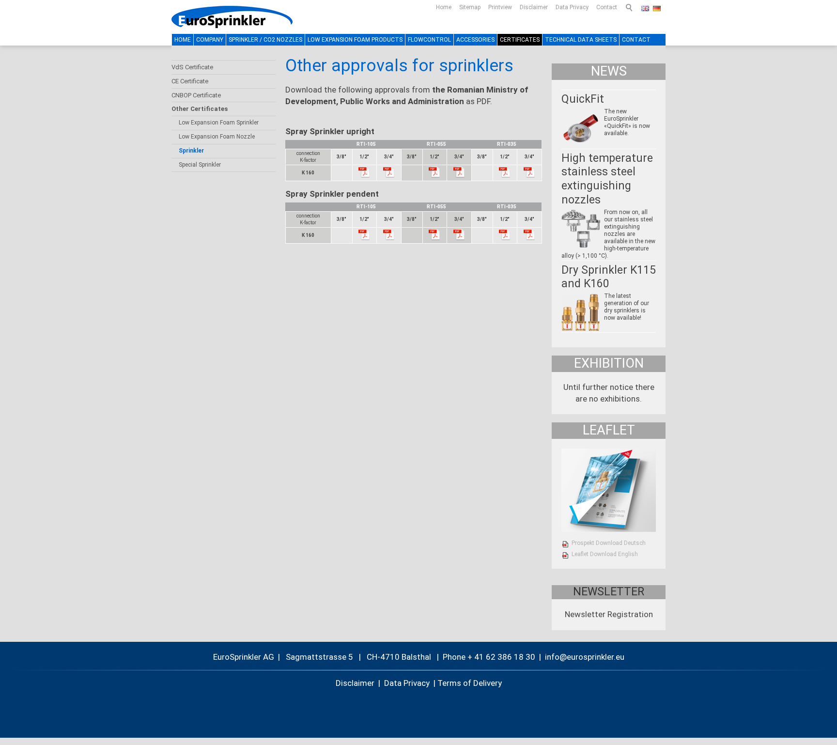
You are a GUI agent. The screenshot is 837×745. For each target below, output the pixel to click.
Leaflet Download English (605, 554)
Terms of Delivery (469, 683)
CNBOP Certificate (196, 95)
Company (209, 39)
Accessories (475, 39)
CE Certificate (189, 81)
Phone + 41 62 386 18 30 (489, 657)
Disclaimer (534, 7)
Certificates (520, 39)
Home (443, 7)
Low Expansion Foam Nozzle (217, 136)
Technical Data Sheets (581, 39)
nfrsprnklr (580, 657)
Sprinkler (191, 150)
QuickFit (582, 99)
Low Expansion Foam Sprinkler (219, 122)
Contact (606, 7)
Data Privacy (572, 7)
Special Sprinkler (200, 164)
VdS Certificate (192, 67)
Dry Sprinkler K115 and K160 (608, 277)
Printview (500, 7)
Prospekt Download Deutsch (609, 543)
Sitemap (469, 7)
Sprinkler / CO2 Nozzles (265, 39)
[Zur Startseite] (232, 17)
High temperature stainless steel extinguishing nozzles (607, 179)
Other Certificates (199, 108)
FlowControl (429, 39)
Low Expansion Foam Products (355, 39)
